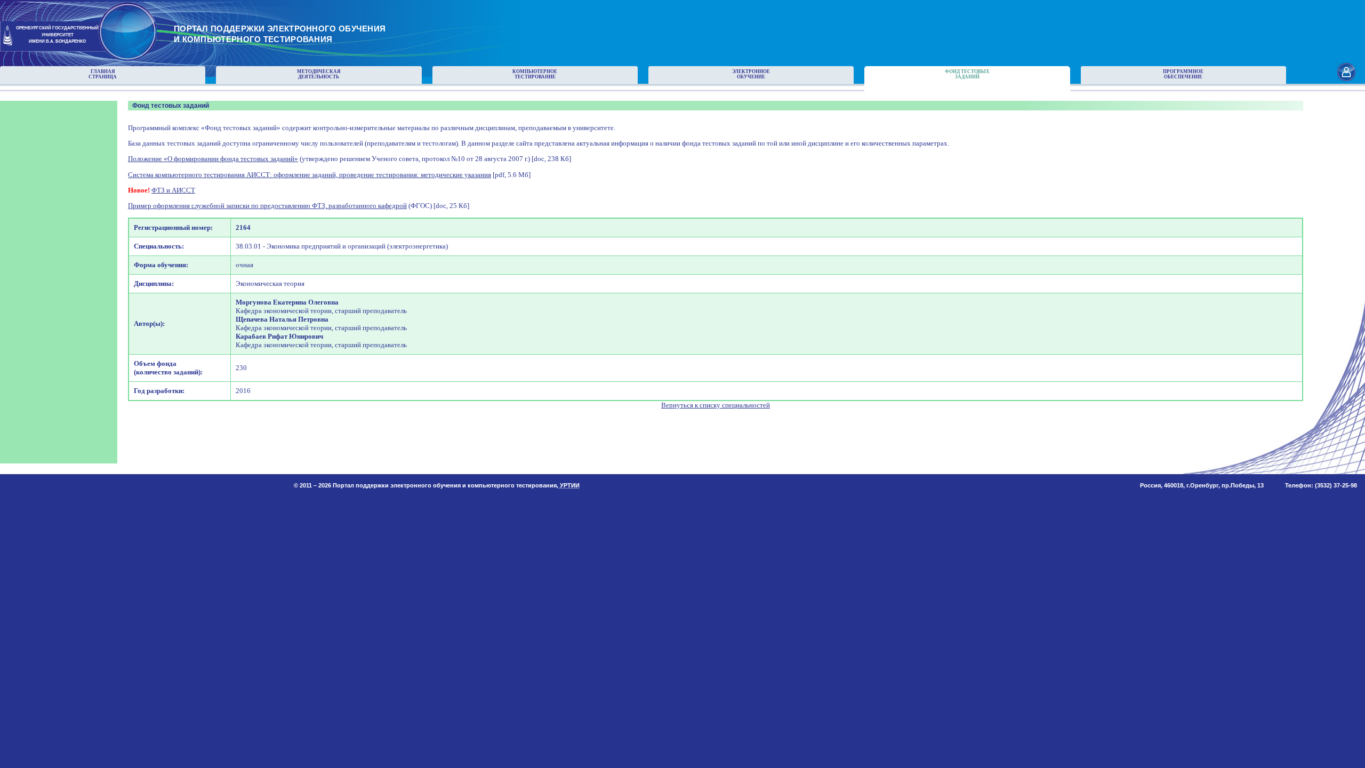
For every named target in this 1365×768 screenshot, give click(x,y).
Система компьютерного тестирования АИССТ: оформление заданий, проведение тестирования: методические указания (309, 175)
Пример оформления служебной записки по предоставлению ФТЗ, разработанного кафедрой (267, 206)
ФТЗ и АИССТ (173, 190)
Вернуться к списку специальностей (715, 405)
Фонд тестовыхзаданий (967, 74)
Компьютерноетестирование (534, 74)
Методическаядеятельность (319, 74)
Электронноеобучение (751, 74)
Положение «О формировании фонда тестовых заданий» (213, 159)
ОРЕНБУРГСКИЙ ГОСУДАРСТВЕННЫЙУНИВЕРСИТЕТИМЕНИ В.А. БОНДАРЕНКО (57, 35)
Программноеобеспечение (1183, 74)
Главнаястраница (103, 74)
